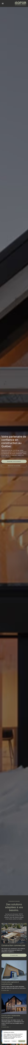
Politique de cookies (9, 1038)
